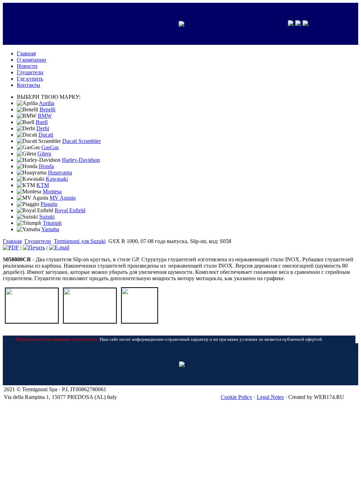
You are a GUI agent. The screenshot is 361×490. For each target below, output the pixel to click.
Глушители (37, 241)
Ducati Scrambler (81, 141)
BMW (45, 116)
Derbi (42, 128)
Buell (42, 122)
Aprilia (46, 103)
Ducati (45, 135)
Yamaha (50, 229)
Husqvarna (60, 172)
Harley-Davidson (81, 160)
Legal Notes (270, 397)
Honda (46, 166)
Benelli (47, 109)
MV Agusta (63, 198)
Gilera (44, 154)
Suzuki (47, 217)
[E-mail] (59, 247)
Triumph (52, 223)
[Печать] (34, 247)
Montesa (52, 191)
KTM (42, 185)
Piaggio (49, 204)
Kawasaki (57, 179)
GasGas (50, 147)
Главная (12, 241)
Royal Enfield (70, 210)
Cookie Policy (236, 397)
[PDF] (11, 247)
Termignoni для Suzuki (80, 241)
